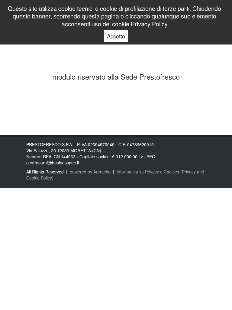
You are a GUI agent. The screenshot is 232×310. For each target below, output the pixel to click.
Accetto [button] (116, 36)
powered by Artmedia (90, 172)
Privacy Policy (149, 23)
